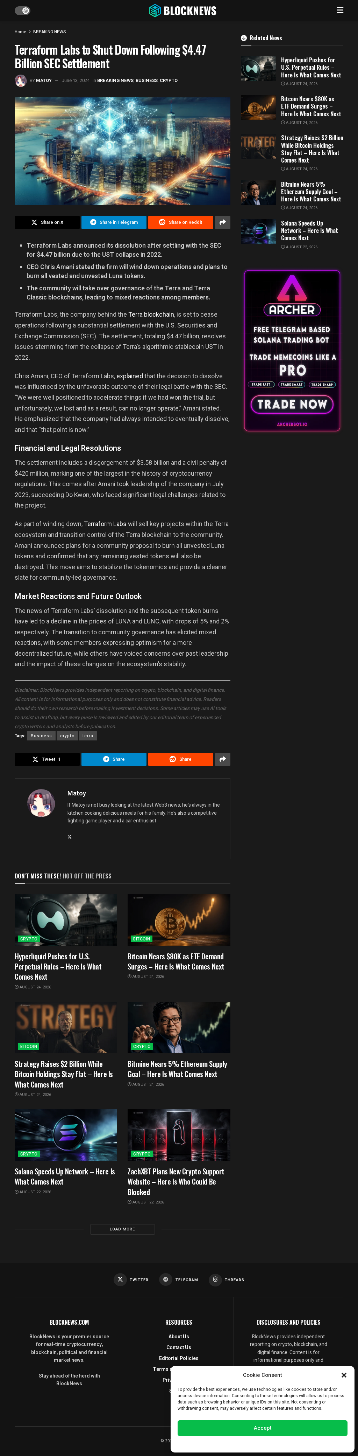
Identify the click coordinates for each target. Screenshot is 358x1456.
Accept (263, 1428)
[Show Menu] (340, 10)
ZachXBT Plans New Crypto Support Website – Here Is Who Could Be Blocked (176, 1181)
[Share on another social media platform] (222, 222)
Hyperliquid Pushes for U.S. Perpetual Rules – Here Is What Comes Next (58, 966)
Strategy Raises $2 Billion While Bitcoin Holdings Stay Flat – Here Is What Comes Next (64, 1074)
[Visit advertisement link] (292, 350)
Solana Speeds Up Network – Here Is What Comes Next (65, 1176)
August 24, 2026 (35, 987)
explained (129, 376)
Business (41, 736)
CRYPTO (169, 80)
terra (88, 736)
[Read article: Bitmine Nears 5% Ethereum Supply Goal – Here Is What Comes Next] (179, 1027)
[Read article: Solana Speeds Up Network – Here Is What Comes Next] (66, 1135)
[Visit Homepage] (183, 11)
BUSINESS (147, 80)
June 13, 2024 (76, 80)
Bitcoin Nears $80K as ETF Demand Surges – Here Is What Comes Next (176, 961)
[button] (344, 1375)
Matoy (44, 80)
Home (20, 32)
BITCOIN (141, 939)
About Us (179, 1336)
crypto (67, 736)
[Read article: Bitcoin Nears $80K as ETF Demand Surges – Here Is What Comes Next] (179, 920)
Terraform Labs (105, 523)
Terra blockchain (151, 314)
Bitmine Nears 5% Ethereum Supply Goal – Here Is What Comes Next (177, 1068)
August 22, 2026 (35, 1192)
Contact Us (178, 1347)
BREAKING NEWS (49, 32)
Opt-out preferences (241, 1443)
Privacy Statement (282, 1443)
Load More (122, 1229)
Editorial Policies (179, 1358)
